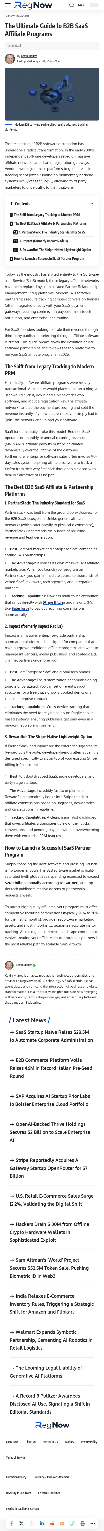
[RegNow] (33, 5)
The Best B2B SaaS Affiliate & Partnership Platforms (50, 223)
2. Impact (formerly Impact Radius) (44, 241)
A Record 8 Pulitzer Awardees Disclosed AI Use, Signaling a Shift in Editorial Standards (50, 1403)
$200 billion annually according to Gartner (41, 882)
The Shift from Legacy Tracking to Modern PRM (47, 215)
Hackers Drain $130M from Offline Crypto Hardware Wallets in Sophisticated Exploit (49, 1232)
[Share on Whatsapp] (32, 1523)
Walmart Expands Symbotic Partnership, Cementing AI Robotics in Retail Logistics (51, 1340)
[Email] (62, 1523)
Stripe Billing (54, 602)
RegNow (9, 15)
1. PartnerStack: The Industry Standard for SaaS (52, 232)
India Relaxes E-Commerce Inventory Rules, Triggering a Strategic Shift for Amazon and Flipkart (52, 1304)
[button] (9, 5)
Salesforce (20, 608)
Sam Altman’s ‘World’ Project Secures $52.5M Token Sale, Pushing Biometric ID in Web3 (49, 1268)
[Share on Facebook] (11, 1523)
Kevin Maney (29, 56)
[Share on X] (21, 1523)
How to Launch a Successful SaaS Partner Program (49, 258)
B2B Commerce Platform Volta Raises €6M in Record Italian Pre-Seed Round (51, 1068)
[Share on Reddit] (52, 1523)
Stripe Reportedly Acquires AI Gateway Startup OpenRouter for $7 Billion (49, 1168)
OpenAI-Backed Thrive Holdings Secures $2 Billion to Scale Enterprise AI (50, 1132)
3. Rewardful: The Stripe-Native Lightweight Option (55, 250)
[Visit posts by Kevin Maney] (9, 965)
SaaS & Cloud (22, 15)
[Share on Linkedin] (42, 1523)
